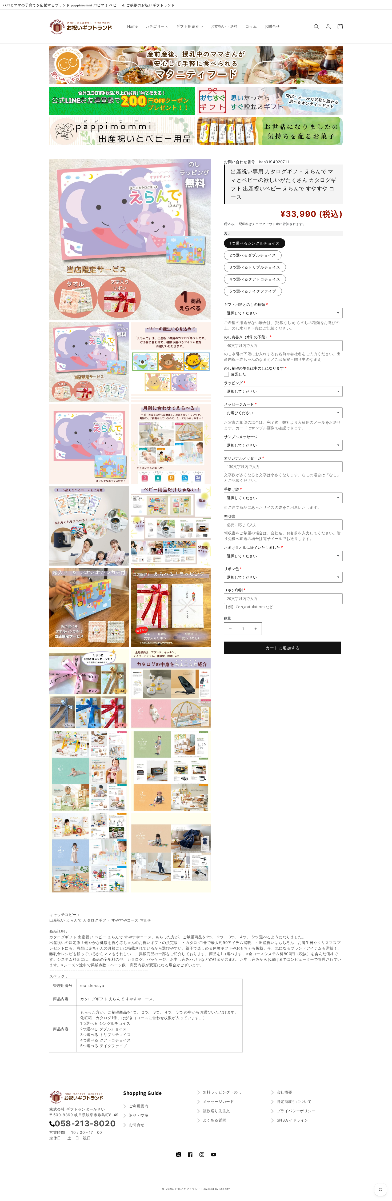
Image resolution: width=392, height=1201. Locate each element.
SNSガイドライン (291, 1120)
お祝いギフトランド (188, 1188)
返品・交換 (138, 1115)
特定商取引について (293, 1101)
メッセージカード (218, 1101)
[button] (316, 27)
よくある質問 (214, 1120)
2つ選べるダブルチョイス (253, 255)
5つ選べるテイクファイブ (253, 291)
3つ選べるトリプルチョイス (255, 267)
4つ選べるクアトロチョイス (255, 279)
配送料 (244, 224)
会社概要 (283, 1092)
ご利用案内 (138, 1106)
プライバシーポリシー (295, 1110)
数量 (227, 618)
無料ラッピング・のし (222, 1092)
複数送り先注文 (216, 1110)
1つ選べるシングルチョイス (255, 243)
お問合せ (136, 1124)
